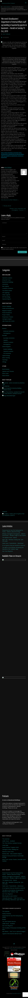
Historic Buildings (6, 306)
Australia (4, 335)
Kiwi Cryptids (5, 286)
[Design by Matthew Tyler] (7, 954)
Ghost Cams (5, 373)
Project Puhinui (6, 314)
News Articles (7, 7)
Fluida (13, 993)
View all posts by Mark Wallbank (10, 200)
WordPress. (19, 993)
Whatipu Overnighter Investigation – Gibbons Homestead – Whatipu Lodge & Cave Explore (14, 534)
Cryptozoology (6, 355)
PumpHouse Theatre (7, 317)
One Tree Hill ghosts (7, 551)
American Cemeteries (8, 331)
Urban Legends (6, 294)
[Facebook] (14, 944)
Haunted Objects (6, 299)
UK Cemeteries (7, 353)
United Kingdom (6, 346)
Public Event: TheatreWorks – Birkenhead (12, 543)
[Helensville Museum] (14, 968)
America (4, 328)
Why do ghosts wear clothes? (9, 896)
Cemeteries (5, 284)
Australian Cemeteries (9, 338)
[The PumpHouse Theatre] (18, 954)
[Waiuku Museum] (14, 963)
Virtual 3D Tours (6, 280)
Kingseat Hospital (6, 310)
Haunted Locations (7, 278)
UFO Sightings (6, 292)
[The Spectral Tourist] (14, 984)
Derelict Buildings (7, 349)
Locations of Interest (7, 288)
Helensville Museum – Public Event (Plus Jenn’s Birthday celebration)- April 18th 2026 (13, 898)
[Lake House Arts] (14, 959)
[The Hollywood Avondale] (14, 974)
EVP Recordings (6, 297)
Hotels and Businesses (8, 308)
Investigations (7, 333)
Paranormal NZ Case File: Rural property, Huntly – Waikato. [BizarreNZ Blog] (12, 530)
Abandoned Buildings (7, 282)
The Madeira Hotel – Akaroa (9, 537)
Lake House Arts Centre (8, 321)
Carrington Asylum (7, 319)
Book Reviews (5, 369)
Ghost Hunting (6, 357)
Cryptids (5, 340)
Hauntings (5, 359)
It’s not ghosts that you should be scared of (13, 545)
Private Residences (7, 312)
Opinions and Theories (8, 371)
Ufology (4, 362)
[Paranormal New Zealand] (8, 2)
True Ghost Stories (7, 290)
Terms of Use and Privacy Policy (16, 948)
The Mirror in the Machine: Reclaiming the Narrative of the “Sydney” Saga (13, 548)
